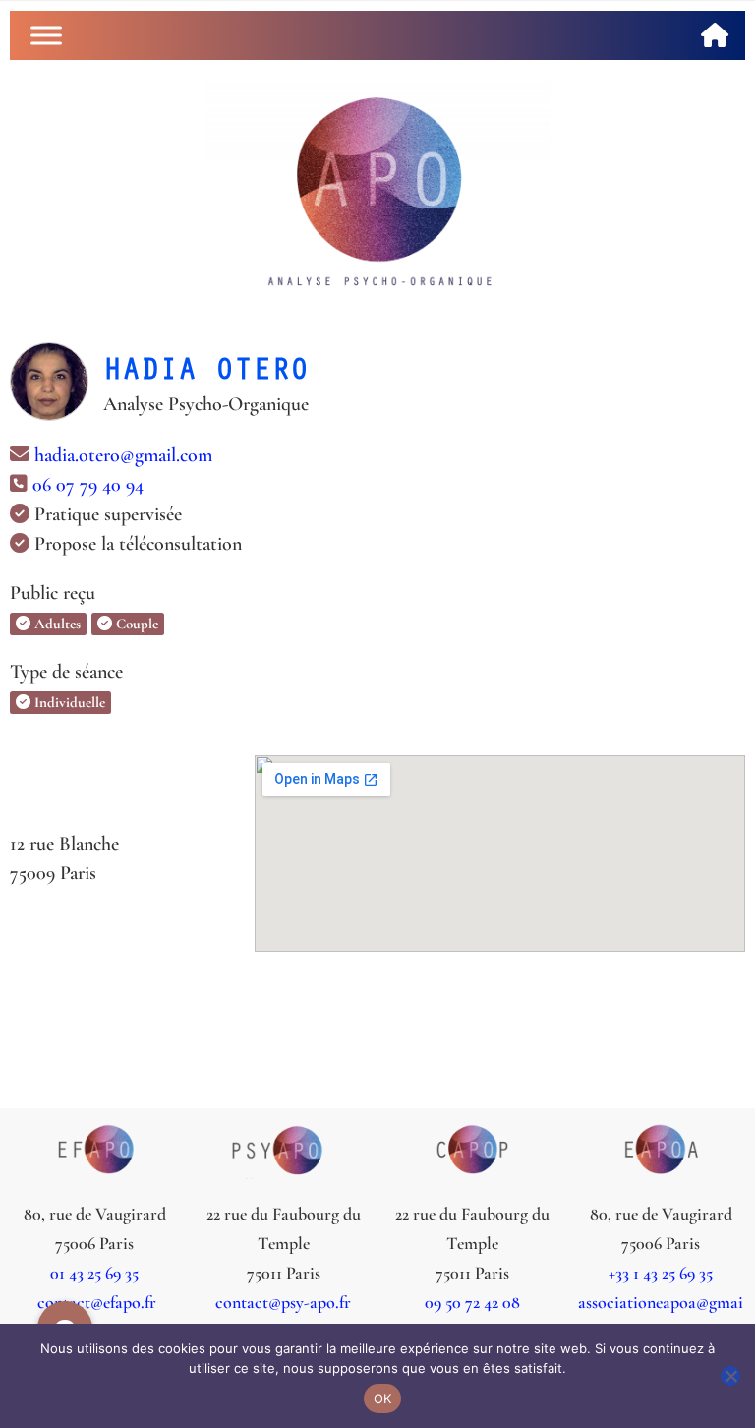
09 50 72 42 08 (472, 1302)
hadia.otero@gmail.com (123, 455)
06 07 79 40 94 (88, 485)
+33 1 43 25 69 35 (661, 1272)
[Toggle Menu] (46, 35)
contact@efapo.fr (94, 1302)
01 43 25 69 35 (94, 1272)
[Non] (730, 1376)
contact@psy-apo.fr (283, 1302)
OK (383, 1398)
